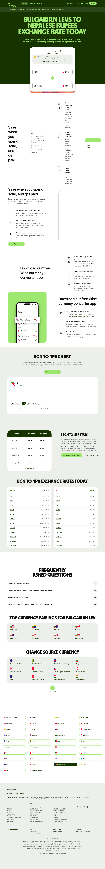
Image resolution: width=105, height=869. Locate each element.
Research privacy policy (59, 808)
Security (9, 808)
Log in (86, 3)
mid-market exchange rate (78, 316)
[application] (23, 394)
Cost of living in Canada (39, 799)
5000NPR (59, 541)
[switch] (52, 78)
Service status (11, 814)
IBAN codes (56, 815)
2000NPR (59, 536)
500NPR (58, 527)
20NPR (58, 509)
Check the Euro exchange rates (47, 61)
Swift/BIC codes (57, 814)
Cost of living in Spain (26, 799)
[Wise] (13, 3)
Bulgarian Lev (80, 664)
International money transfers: (15, 793)
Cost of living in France (13, 799)
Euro (11, 679)
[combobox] (67, 72)
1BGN (11, 496)
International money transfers (38, 807)
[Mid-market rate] (60, 51)
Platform (39, 3)
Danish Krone (80, 672)
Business (32, 3)
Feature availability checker (14, 823)
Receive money (34, 814)
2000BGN (13, 536)
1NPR (58, 496)
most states (38, 843)
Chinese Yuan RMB (38, 672)
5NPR (58, 500)
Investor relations (11, 815)
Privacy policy (57, 829)
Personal (24, 3)
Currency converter (58, 810)
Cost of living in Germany (83, 797)
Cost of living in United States (41, 797)
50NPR (58, 514)
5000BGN (13, 541)
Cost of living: (11, 797)
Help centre (10, 819)
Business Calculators (58, 823)
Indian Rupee (80, 679)
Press (8, 810)
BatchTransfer (34, 819)
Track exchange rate (52, 372)
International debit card (36, 810)
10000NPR (59, 545)
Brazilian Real (36, 664)
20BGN (12, 509)
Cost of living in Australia (56, 797)
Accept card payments (36, 821)
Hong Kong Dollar (38, 679)
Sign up (93, 140)
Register (92, 3)
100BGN (12, 518)
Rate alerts (56, 817)
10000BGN (13, 545)
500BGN (12, 527)
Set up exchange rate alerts (71, 455)
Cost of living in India (69, 797)
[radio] (13, 403)
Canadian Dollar (15, 672)
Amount (34, 68)
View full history (29, 468)
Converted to (36, 81)
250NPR (58, 523)
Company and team (12, 807)
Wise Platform (34, 815)
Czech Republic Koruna (62, 672)
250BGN (12, 523)
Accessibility (10, 821)
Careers (9, 812)
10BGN (12, 505)
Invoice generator (58, 821)
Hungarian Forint (59, 679)
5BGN (11, 500)
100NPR (58, 518)
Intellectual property (35, 833)
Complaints (33, 831)
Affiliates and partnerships (14, 817)
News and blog (57, 807)
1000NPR (59, 532)
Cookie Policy (79, 829)
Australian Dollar (16, 664)
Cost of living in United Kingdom (24, 797)
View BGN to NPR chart (92, 455)
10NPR (58, 505)
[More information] (17, 441)
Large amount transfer (36, 812)
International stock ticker (60, 812)
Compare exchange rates (60, 819)
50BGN (12, 514)
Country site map (57, 831)
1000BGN (12, 532)
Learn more (88, 146)
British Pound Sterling (61, 664)
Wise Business (34, 817)
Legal (31, 829)
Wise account (34, 808)
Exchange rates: (11, 789)
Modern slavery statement (83, 831)
